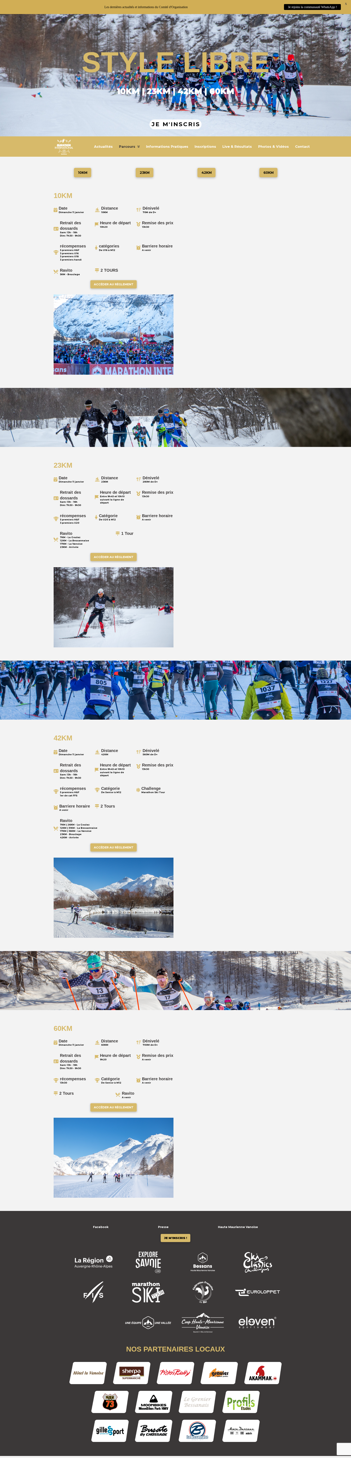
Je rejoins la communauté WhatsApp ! (312, 7)
